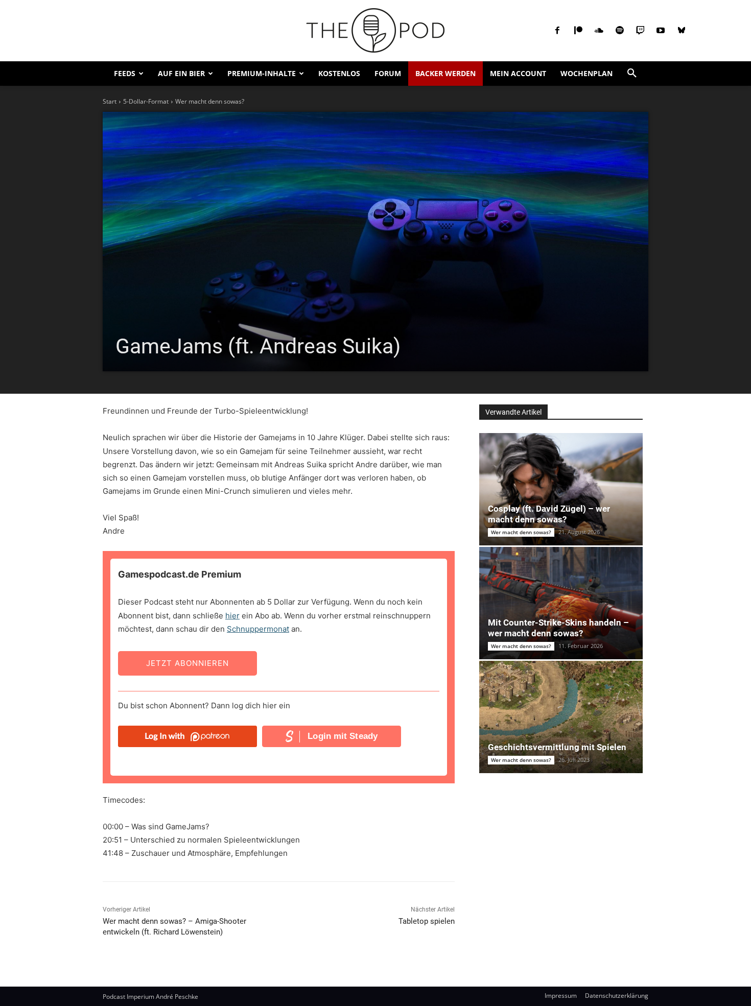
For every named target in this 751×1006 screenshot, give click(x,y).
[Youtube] (660, 30)
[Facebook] (557, 30)
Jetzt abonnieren (187, 663)
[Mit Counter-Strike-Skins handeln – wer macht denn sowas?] (561, 603)
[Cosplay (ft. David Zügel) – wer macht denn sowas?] (561, 489)
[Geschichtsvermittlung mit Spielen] (561, 717)
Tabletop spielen (426, 921)
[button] (632, 73)
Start (109, 101)
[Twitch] (640, 30)
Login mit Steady (343, 736)
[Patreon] (578, 30)
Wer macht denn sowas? (209, 101)
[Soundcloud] (598, 30)
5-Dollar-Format (146, 101)
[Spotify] (619, 30)
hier (232, 615)
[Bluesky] (681, 30)
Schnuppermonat (258, 629)
